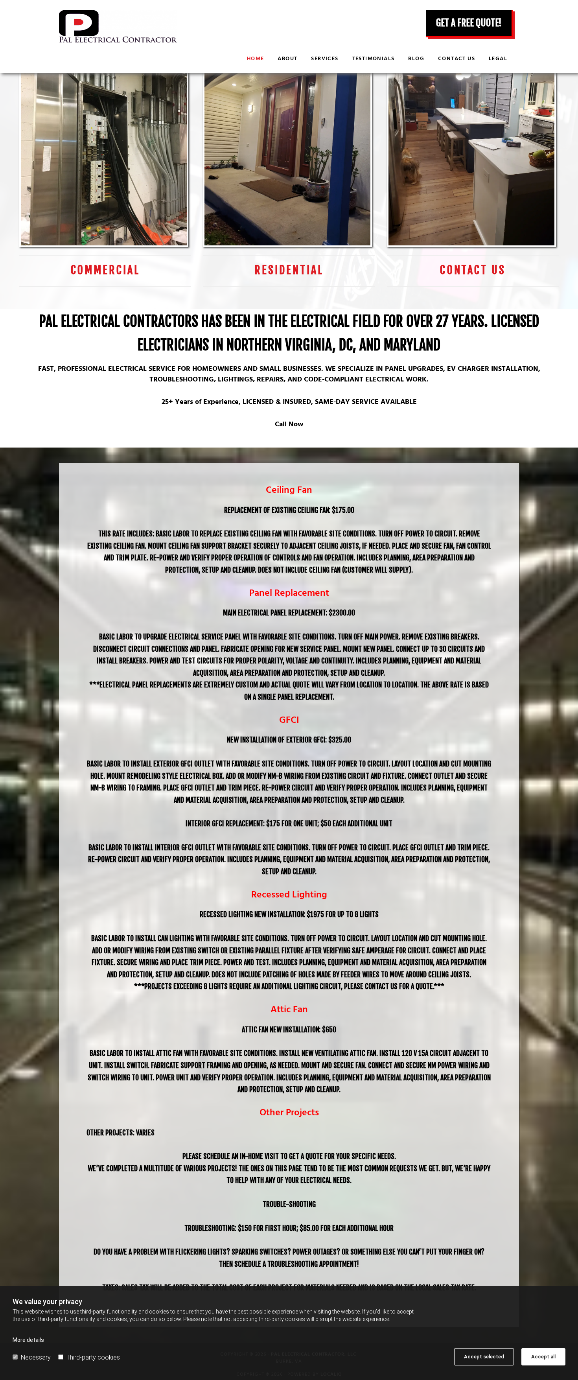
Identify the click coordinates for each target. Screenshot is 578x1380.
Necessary (36, 1357)
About (287, 58)
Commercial (105, 270)
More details (28, 1340)
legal (498, 58)
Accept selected (484, 1357)
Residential (288, 270)
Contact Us (473, 270)
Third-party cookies (93, 1357)
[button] (469, 23)
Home (255, 58)
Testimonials (373, 58)
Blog (416, 58)
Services (324, 58)
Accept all (543, 1357)
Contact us (456, 58)
